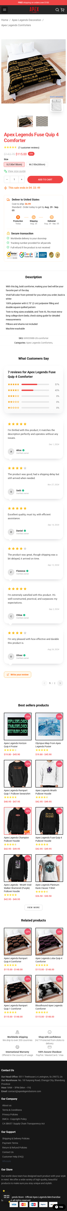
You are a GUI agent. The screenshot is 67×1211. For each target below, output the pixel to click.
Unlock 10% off (6, 1196)
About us (6, 1105)
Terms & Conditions (12, 1110)
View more (33, 907)
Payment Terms (10, 1143)
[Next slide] (60, 71)
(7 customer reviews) (28, 147)
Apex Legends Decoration (26, 20)
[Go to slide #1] (25, 121)
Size (6, 159)
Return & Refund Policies (14, 1147)
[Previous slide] (6, 71)
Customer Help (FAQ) (13, 1156)
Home (4, 20)
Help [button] (61, 1207)
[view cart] (62, 10)
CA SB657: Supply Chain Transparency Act (23, 1123)
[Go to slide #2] (42, 121)
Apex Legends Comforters (16, 25)
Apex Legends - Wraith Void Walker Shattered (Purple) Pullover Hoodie (17, 888)
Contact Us (7, 1152)
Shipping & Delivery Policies (15, 1138)
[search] (57, 10)
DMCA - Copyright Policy (14, 1119)
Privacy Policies (10, 1114)
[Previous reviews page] (44, 683)
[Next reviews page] (60, 683)
